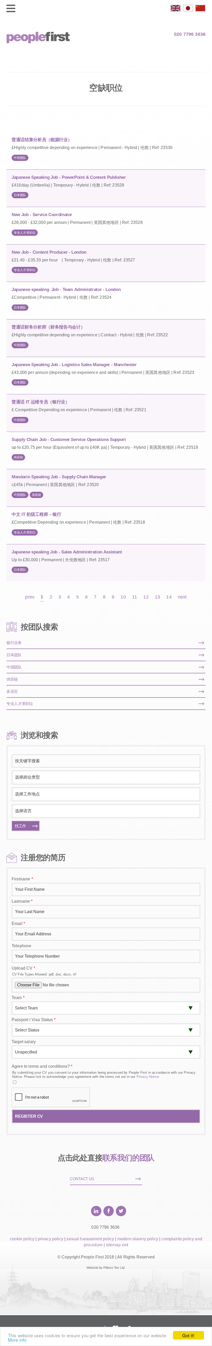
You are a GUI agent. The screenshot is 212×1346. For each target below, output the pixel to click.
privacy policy (50, 1239)
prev (29, 597)
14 (168, 597)
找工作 (20, 826)
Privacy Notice (148, 1077)
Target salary (24, 1041)
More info (17, 1339)
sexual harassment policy (90, 1239)
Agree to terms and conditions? (42, 1066)
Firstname (22, 879)
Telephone (21, 946)
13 (157, 597)
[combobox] (106, 777)
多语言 (12, 691)
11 (134, 597)
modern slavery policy (137, 1239)
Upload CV (23, 968)
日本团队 (20, 195)
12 (145, 597)
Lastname (22, 901)
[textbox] (105, 777)
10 (123, 597)
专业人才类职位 (25, 232)
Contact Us (82, 1179)
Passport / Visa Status (34, 1019)
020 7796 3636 (190, 34)
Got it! (188, 1335)
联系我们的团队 (128, 1157)
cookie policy (22, 1239)
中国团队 (20, 158)
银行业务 (14, 642)
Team (18, 997)
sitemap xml (117, 1245)
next (182, 597)
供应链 (18, 457)
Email (18, 923)
